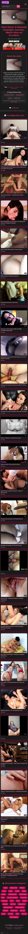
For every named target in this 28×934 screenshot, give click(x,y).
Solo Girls (13, 904)
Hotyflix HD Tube (9, 95)
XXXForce (17, 98)
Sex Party (10, 913)
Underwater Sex (12, 894)
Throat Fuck (23, 897)
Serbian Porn (14, 910)
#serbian (17, 87)
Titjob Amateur (23, 894)
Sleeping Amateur (8, 907)
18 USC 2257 (17, 928)
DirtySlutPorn (19, 95)
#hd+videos (14, 88)
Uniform (3, 894)
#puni (21, 87)
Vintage (17, 891)
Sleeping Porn (21, 904)
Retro (17, 913)
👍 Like (11, 41)
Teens (11, 900)
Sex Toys (22, 910)
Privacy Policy (8, 927)
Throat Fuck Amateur (12, 897)
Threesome (4, 900)
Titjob (3, 897)
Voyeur (4, 891)
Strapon (24, 900)
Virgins (10, 891)
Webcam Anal (13, 887)
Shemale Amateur (20, 907)
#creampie (11, 87)
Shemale (5, 910)
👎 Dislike (16, 41)
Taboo (18, 900)
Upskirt (24, 891)
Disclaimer (9, 928)
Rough (3, 913)
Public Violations (14, 917)
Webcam (22, 887)
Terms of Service (18, 927)
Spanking (5, 904)
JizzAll (10, 98)
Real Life (24, 913)
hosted (5, 887)
